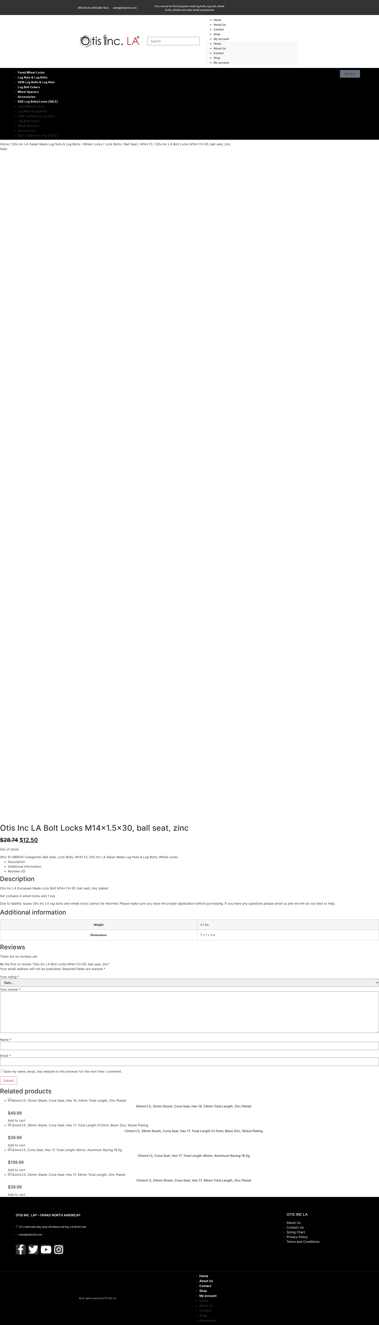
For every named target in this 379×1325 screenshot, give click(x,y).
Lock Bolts (113, 144)
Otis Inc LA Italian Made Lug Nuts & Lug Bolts (46, 144)
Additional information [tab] (24, 866)
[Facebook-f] (21, 1249)
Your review (10, 989)
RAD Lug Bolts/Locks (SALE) (38, 101)
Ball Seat (130, 144)
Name (5, 1039)
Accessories (26, 130)
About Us (220, 48)
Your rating (9, 976)
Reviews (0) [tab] (16, 871)
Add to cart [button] (16, 1120)
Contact (219, 53)
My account (221, 39)
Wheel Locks (92, 144)
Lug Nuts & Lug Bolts (32, 111)
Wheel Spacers (28, 126)
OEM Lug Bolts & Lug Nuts (36, 116)
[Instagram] (288, 7)
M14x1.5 (146, 144)
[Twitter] (261, 7)
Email (5, 1055)
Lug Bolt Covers (29, 121)
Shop (217, 57)
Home (217, 43)
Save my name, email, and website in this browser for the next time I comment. (63, 1071)
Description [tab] (16, 862)
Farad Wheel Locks (31, 106)
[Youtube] (275, 7)
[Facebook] (247, 7)
